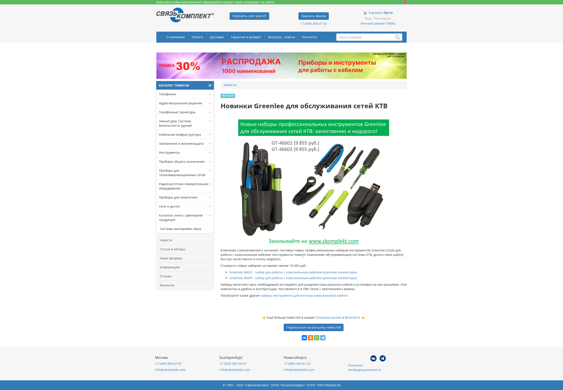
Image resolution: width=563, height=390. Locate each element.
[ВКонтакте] (304, 337)
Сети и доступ (169, 206)
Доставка (217, 37)
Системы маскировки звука (180, 229)
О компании (175, 37)
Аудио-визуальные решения (180, 103)
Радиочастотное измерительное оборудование (183, 186)
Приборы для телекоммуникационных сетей (182, 172)
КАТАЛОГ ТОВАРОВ (174, 85)
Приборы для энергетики (178, 197)
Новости (166, 240)
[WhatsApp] (316, 337)
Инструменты (169, 152)
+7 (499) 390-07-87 (313, 24)
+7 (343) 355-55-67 (232, 363)
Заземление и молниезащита (181, 143)
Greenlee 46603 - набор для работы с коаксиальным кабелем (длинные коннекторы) (293, 278)
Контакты (309, 37)
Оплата (197, 37)
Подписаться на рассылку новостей (314, 327)
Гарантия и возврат (246, 37)
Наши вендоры (171, 258)
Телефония (167, 94)
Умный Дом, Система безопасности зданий (175, 123)
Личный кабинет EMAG (378, 23)
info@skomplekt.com (170, 370)
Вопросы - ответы (281, 37)
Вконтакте (352, 317)
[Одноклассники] (310, 337)
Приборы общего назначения (182, 161)
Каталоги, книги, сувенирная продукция (181, 217)
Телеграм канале (328, 317)
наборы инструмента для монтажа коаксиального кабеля (304, 295)
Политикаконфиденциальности (364, 367)
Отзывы (166, 276)
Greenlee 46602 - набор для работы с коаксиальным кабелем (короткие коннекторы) (293, 272)
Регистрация (382, 18)
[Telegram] (322, 337)
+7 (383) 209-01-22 (297, 363)
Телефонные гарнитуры (177, 112)
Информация (170, 267)
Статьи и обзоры (172, 249)
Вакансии (167, 285)
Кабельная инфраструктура (180, 134)
